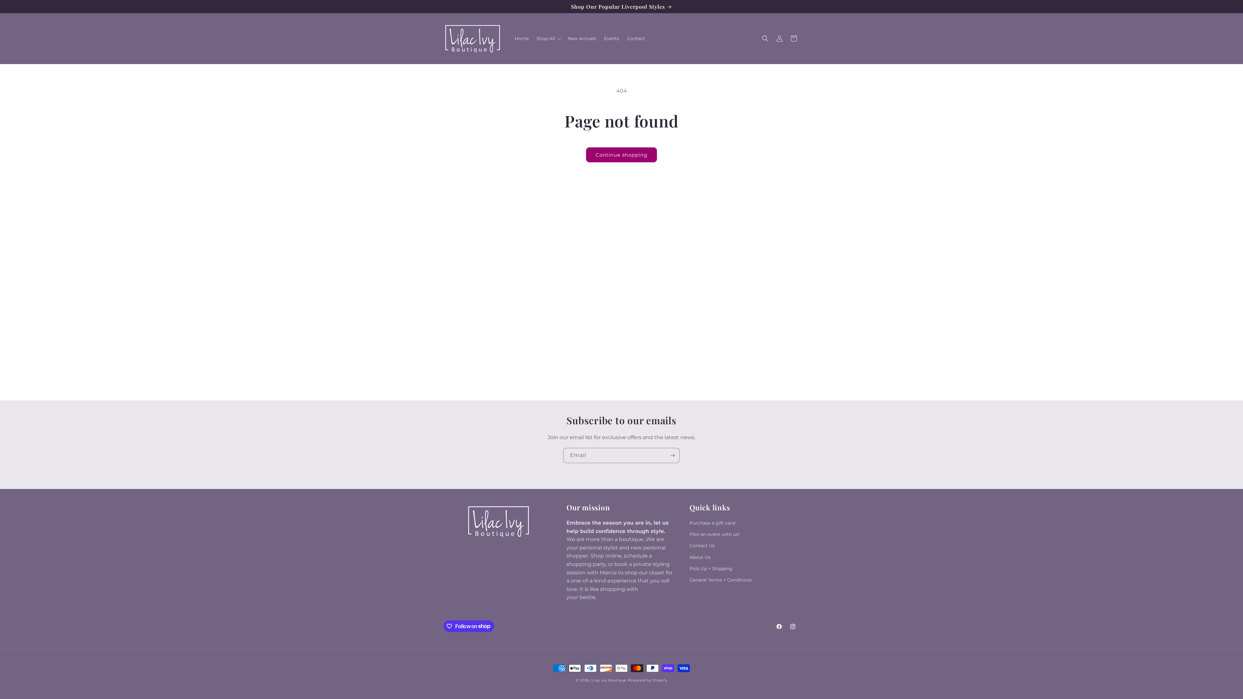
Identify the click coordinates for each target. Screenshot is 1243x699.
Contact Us (702, 546)
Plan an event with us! (714, 534)
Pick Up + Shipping (711, 568)
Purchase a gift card (712, 523)
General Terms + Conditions (720, 580)
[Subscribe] (672, 455)
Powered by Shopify (647, 680)
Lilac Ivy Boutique (608, 680)
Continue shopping (621, 155)
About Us (700, 557)
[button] (548, 38)
